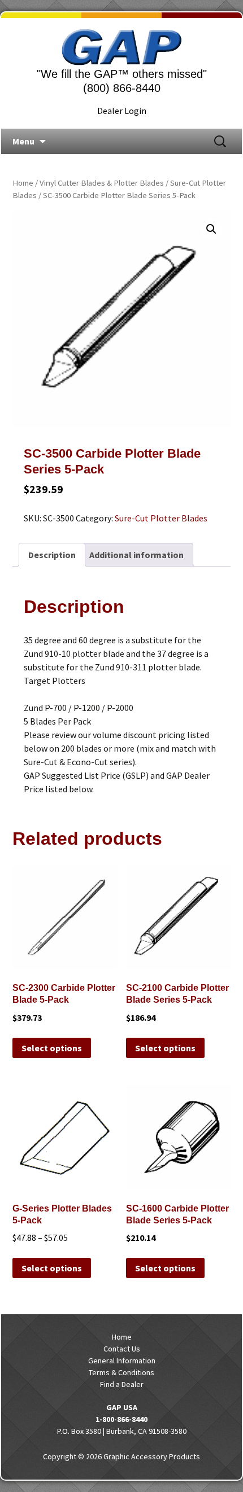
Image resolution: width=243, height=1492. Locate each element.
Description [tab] (52, 554)
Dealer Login (121, 110)
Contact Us (121, 1349)
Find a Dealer (122, 1384)
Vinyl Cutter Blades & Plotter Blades (102, 183)
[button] (211, 229)
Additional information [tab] (136, 554)
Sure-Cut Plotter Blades (161, 518)
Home (22, 183)
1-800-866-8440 (121, 1419)
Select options (51, 1048)
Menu (23, 141)
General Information (121, 1360)
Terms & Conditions (121, 1372)
